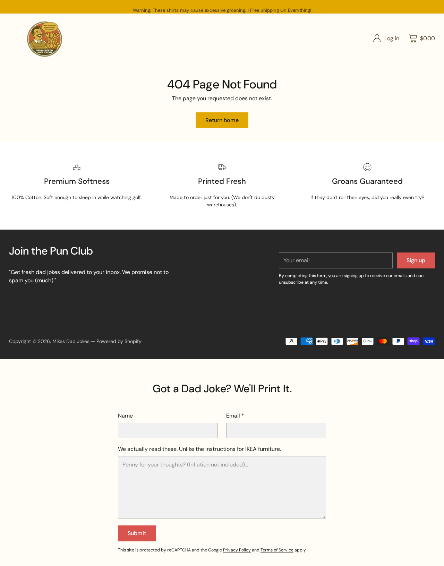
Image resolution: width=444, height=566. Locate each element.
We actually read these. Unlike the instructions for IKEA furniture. (199, 449)
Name (125, 415)
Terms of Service (277, 550)
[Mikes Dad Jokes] (44, 38)
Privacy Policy (237, 550)
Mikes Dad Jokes (70, 341)
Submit (137, 533)
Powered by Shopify (119, 341)
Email (235, 415)
